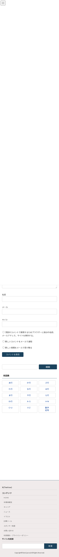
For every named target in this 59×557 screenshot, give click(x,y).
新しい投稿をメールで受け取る (18, 347)
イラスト (7, 517)
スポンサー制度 (9, 526)
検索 (48, 367)
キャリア (7, 507)
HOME (6, 497)
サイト (5, 320)
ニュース (7, 512)
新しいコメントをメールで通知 (18, 341)
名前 (4, 294)
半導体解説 (8, 502)
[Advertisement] (29, 447)
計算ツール (8, 521)
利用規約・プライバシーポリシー (16, 535)
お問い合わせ (9, 531)
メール (5, 307)
